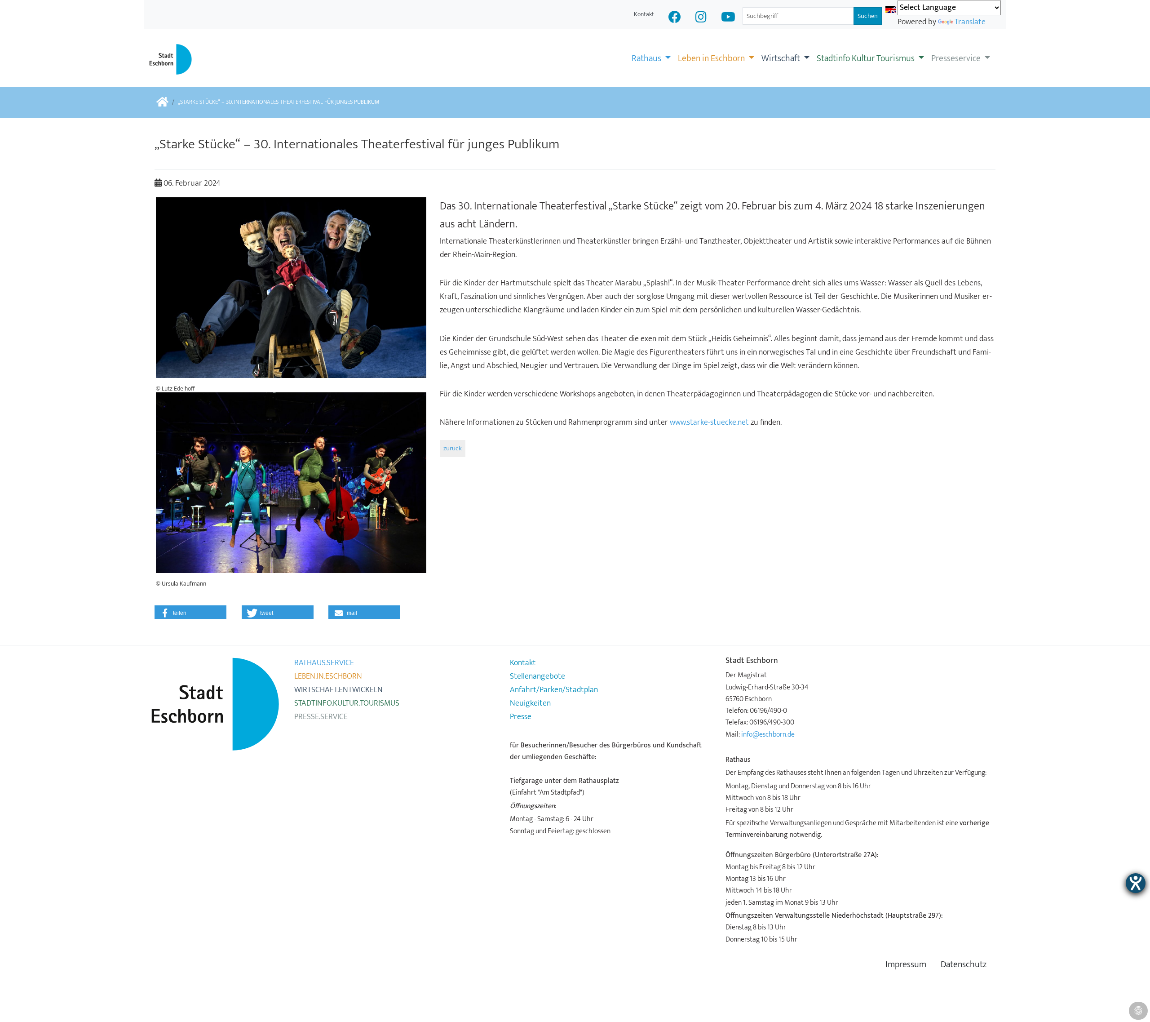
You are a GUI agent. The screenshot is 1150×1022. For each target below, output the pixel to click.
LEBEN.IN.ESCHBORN (328, 676)
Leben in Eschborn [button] (712, 58)
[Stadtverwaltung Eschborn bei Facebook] (674, 18)
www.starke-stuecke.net (709, 422)
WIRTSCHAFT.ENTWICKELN (338, 690)
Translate (970, 22)
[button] (190, 612)
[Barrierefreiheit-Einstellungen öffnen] (1136, 883)
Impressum (905, 964)
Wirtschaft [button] (781, 58)
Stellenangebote (537, 676)
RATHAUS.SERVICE (324, 663)
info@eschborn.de (768, 734)
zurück (452, 448)
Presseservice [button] (956, 58)
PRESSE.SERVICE (321, 717)
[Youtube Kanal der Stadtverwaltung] (728, 18)
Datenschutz (963, 964)
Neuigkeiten (530, 703)
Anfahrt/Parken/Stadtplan (554, 690)
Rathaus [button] (647, 58)
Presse (520, 717)
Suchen (868, 16)
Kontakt (644, 14)
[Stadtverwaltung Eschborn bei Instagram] (701, 18)
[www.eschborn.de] (162, 102)
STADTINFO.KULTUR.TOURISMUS (346, 703)
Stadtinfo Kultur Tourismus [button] (866, 58)
